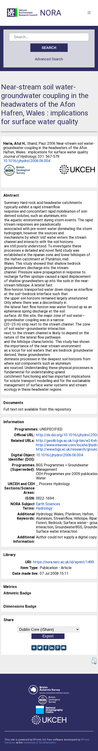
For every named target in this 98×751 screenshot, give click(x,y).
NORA (50, 13)
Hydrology (44, 508)
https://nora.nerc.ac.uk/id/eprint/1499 (63, 562)
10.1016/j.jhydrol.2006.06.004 (26, 161)
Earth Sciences (48, 504)
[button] (94, 660)
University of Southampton (39, 742)
